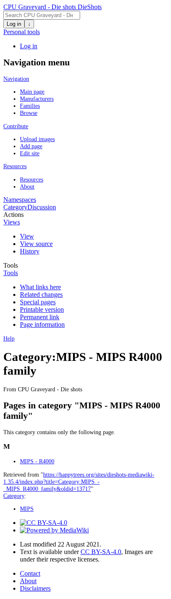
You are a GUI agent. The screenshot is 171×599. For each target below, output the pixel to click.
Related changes (41, 294)
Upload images (37, 139)
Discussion (41, 207)
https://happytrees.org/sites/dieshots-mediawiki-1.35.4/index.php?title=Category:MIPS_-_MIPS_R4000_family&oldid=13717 (78, 481)
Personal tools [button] (21, 31)
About (27, 186)
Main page (32, 91)
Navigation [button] (16, 78)
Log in (14, 24)
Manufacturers (37, 98)
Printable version (42, 309)
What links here (40, 287)
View (27, 236)
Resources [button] (15, 166)
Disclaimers (35, 588)
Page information (42, 324)
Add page (31, 146)
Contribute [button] (15, 126)
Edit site (29, 153)
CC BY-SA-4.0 (101, 551)
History (29, 251)
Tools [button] (10, 272)
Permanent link (39, 317)
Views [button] (11, 222)
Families (30, 105)
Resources (31, 179)
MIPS (27, 508)
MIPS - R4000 (37, 461)
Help (9, 338)
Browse (28, 112)
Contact (30, 573)
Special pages (38, 302)
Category (15, 207)
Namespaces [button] (19, 199)
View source (36, 243)
